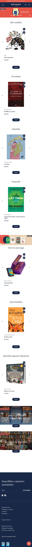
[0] (25, 4)
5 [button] (21, 15)
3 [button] (16, 15)
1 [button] (11, 15)
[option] (16, 12)
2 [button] (14, 15)
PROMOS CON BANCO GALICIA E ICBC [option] (16, 1)
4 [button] (18, 15)
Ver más (16, 67)
